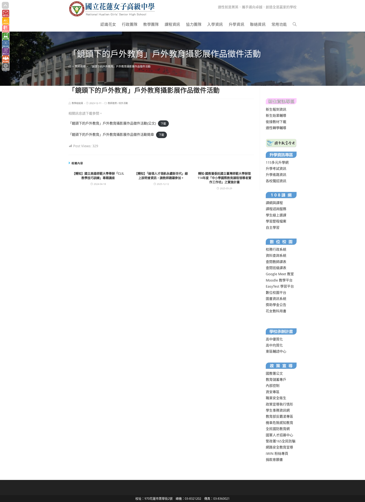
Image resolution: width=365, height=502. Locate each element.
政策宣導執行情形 (279, 404)
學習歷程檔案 (276, 221)
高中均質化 (274, 345)
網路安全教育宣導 (279, 447)
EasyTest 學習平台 (280, 286)
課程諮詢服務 (276, 209)
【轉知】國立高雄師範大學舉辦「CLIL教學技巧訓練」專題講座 (98, 175)
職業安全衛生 (276, 398)
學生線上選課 (276, 215)
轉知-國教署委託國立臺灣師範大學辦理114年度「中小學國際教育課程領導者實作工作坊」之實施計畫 (224, 177)
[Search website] (294, 25)
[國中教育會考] (281, 142)
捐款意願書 (274, 459)
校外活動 (123, 103)
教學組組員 (77, 103)
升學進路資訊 (276, 174)
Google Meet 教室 (280, 274)
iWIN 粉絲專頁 (277, 453)
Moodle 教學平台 (279, 280)
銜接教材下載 (276, 121)
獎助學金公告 (276, 304)
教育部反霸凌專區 (279, 416)
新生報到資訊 (276, 109)
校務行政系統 (276, 249)
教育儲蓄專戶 (276, 379)
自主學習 (272, 227)
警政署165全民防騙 (280, 441)
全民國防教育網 (278, 428)
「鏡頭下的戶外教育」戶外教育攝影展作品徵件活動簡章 (111, 134)
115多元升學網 (277, 162)
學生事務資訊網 (278, 410)
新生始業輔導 (276, 115)
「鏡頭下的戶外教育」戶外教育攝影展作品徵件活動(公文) (112, 123)
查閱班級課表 (276, 268)
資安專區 (272, 392)
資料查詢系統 (276, 255)
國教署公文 (274, 373)
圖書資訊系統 (276, 298)
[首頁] (69, 66)
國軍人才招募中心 (279, 435)
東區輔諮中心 (276, 351)
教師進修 (112, 103)
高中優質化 (274, 339)
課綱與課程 (274, 202)
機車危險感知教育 (279, 422)
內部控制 (272, 385)
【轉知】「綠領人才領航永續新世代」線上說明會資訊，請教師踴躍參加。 (161, 175)
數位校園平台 (276, 292)
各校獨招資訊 (276, 181)
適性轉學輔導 (276, 128)
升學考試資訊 (276, 168)
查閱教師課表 (276, 261)
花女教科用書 (276, 311)
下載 (163, 123)
